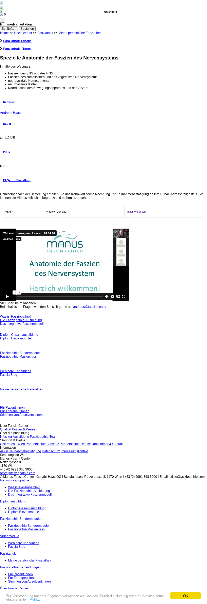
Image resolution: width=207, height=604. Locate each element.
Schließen (9, 28)
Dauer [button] (7, 123)
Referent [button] (9, 102)
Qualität (5, 429)
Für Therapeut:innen (14, 411)
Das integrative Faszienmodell (22, 323)
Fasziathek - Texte (17, 49)
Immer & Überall (111, 444)
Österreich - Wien (12, 444)
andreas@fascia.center (89, 306)
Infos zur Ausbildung (14, 436)
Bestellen (27, 28)
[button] (14, 480)
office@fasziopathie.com (17, 473)
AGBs (4, 451)
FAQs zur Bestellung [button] (17, 180)
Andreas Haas (10, 112)
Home (4, 33)
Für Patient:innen (12, 407)
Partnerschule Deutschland (79, 444)
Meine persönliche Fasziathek (79, 33)
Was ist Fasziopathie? (16, 316)
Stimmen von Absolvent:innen (21, 414)
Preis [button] (6, 152)
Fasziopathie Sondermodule (20, 353)
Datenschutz (51, 451)
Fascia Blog (8, 374)
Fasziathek (45, 33)
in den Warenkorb (136, 211)
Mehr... (35, 599)
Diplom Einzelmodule (15, 338)
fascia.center (23, 33)
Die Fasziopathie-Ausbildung (21, 320)
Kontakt (82, 451)
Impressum (68, 451)
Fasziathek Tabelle (17, 41)
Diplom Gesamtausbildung (19, 334)
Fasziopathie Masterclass (18, 356)
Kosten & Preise (23, 429)
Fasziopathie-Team (43, 436)
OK (185, 595)
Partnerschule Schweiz (42, 444)
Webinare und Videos (15, 371)
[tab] (103, 41)
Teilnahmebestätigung (25, 451)
